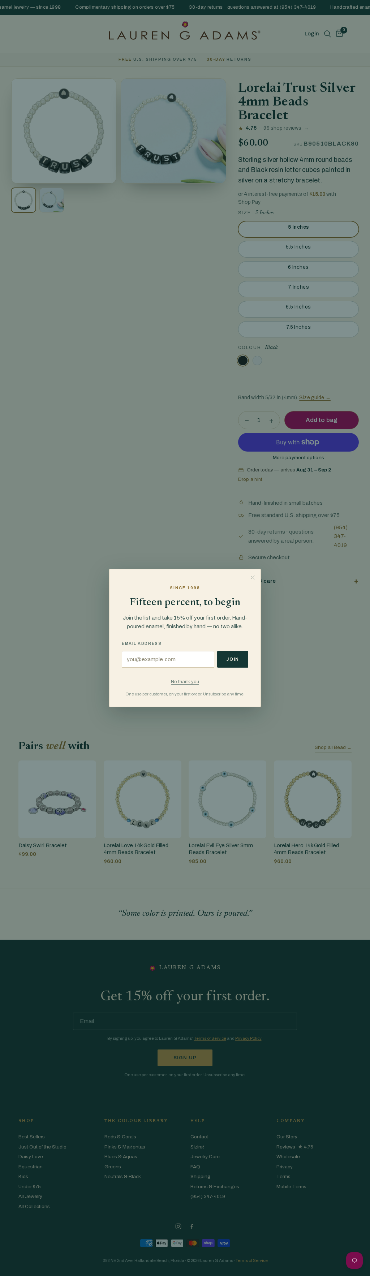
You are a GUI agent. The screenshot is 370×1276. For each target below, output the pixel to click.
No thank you (185, 681)
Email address (142, 643)
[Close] (253, 577)
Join (232, 659)
